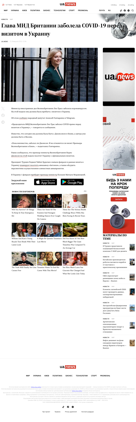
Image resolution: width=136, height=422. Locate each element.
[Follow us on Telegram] (129, 11)
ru (109, 10)
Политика (35, 10)
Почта (102, 10)
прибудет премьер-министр (44, 174)
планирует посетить (29, 165)
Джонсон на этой (19, 155)
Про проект (46, 412)
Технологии (59, 10)
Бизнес (46, 10)
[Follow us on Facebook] (125, 11)
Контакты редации (87, 412)
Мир (6, 10)
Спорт (72, 10)
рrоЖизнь (83, 10)
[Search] (132, 10)
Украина (15, 10)
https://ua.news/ (36, 387)
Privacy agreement (71, 412)
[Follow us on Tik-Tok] (121, 11)
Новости (4, 19)
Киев (24, 10)
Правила (57, 412)
